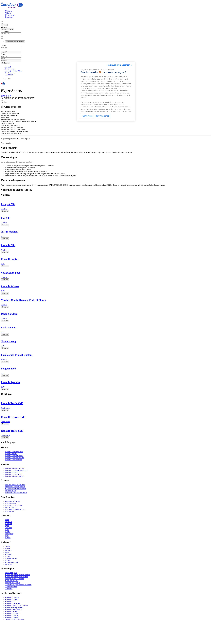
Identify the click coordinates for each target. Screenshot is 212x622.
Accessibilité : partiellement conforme (18, 585)
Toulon (7, 546)
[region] (106, 91)
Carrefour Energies (12, 597)
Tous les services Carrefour (14, 619)
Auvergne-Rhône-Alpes (13, 71)
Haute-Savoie (10, 73)
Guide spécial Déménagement (15, 489)
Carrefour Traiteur (11, 615)
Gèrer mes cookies (11, 581)
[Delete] (2, 36)
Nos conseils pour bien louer (15, 509)
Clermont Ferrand (11, 562)
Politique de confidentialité (14, 579)
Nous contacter (10, 503)
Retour (3, 54)
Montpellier (9, 534)
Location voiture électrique (14, 458)
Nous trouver (9, 15)
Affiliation (8, 589)
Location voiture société (13, 460)
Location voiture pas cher (14, 452)
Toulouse (8, 528)
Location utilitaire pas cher (14, 468)
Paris (7, 520)
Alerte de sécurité (11, 587)
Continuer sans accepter (118, 65)
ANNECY (9, 75)
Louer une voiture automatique (16, 493)
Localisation (5, 31)
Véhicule (4, 27)
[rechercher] (2, 38)
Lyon (7, 526)
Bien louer (9, 17)
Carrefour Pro (10, 601)
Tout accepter (102, 116)
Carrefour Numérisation (13, 609)
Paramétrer (87, 116)
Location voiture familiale (14, 456)
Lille (7, 536)
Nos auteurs (9, 511)
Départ (3, 45)
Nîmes (7, 560)
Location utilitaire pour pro (14, 476)
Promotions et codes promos (15, 487)
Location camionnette (12, 472)
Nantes (7, 532)
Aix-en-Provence (11, 558)
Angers (7, 556)
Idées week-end (10, 491)
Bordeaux (8, 524)
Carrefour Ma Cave (12, 617)
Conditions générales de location (16, 577)
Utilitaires (8, 11)
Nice (7, 530)
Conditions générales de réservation (17, 575)
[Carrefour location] (12, 7)
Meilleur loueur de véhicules (15, 485)
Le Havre (8, 550)
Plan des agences (11, 507)
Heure (3, 50)
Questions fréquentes (12, 501)
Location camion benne (13, 474)
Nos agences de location (13, 505)
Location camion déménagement (16, 470)
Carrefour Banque (11, 611)
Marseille (8, 522)
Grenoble (8, 554)
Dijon (7, 552)
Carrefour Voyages (11, 599)
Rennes (7, 538)
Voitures (8, 13)
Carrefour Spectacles (12, 603)
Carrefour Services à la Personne (16, 605)
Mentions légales (11, 573)
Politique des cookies (12, 583)
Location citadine (11, 454)
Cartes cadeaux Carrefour (14, 607)
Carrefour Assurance (12, 613)
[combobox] (106, 34)
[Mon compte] (2, 21)
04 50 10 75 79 (6, 96)
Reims (7, 548)
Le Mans (8, 564)
